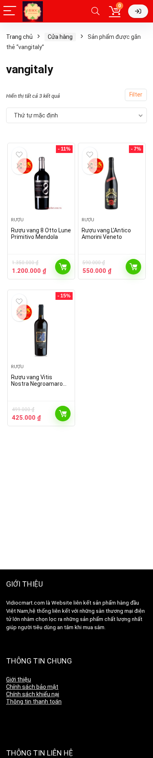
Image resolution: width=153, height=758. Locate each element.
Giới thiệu (18, 679)
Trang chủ (19, 37)
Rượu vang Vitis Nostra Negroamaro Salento (37, 384)
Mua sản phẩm (63, 266)
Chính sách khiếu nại (32, 694)
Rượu (17, 220)
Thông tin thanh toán (34, 701)
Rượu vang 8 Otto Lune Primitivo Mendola (41, 233)
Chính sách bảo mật (32, 687)
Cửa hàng (60, 37)
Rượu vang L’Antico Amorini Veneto (106, 233)
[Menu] (10, 11)
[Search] (95, 11)
